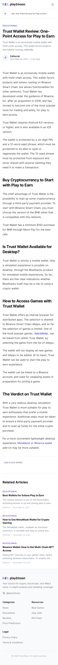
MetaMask (23, 443)
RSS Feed (37, 618)
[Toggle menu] (52, 4)
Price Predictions (11, 623)
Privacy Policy (10, 637)
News (6, 607)
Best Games (38, 607)
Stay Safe (37, 612)
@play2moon (13, 593)
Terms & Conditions (13, 642)
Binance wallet (43, 443)
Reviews (7, 618)
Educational (10, 25)
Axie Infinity (41, 333)
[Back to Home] (5, 14)
